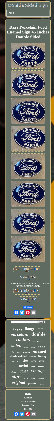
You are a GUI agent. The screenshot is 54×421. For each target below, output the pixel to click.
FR (30, 409)
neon (26, 378)
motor (26, 351)
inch (33, 378)
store (33, 347)
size (25, 360)
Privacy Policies (28, 401)
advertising (38, 356)
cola (12, 352)
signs (18, 352)
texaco (14, 367)
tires (41, 360)
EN (25, 409)
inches (22, 340)
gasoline (37, 341)
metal (23, 365)
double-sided (18, 356)
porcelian (32, 383)
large (33, 360)
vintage (37, 370)
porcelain (20, 334)
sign (16, 376)
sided (16, 345)
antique (41, 378)
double (38, 334)
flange (30, 329)
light (33, 366)
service (16, 361)
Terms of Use (28, 405)
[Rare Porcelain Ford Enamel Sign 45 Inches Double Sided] (28, 56)
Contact (28, 397)
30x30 (24, 371)
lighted (26, 347)
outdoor (41, 366)
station (41, 346)
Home (28, 393)
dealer (42, 384)
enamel (39, 351)
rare (40, 329)
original (18, 382)
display (14, 372)
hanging (17, 329)
